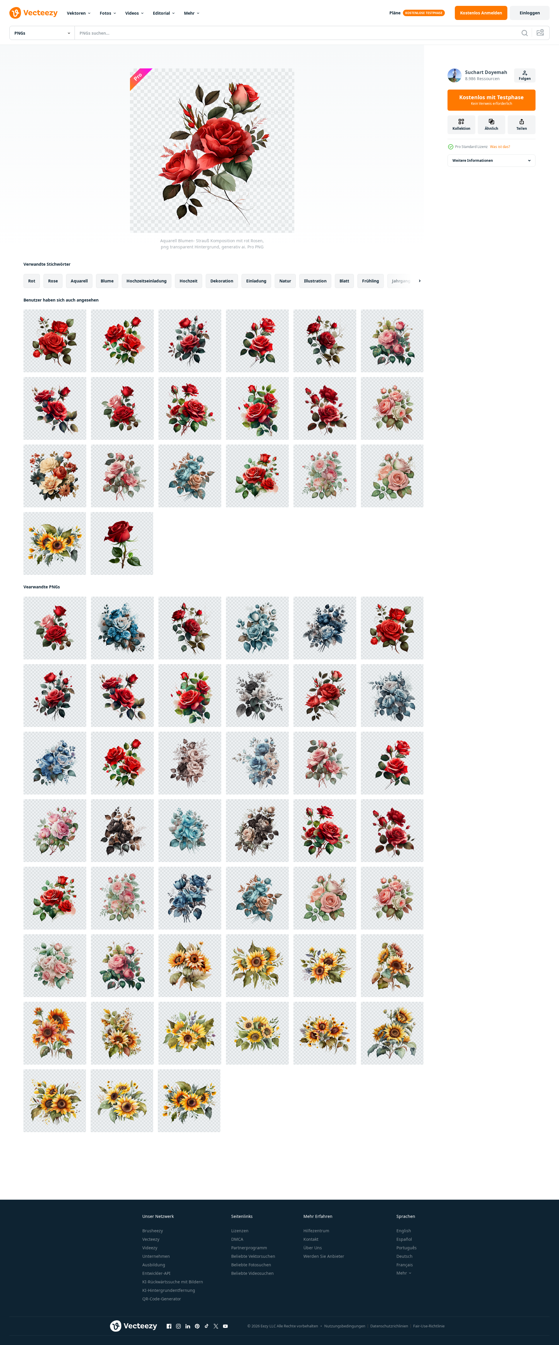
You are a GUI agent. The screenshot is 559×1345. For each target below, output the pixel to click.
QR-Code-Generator (161, 1299)
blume (107, 281)
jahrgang (401, 281)
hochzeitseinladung (146, 281)
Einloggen (530, 13)
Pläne (395, 13)
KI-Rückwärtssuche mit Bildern (172, 1282)
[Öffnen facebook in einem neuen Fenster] (169, 1326)
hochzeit (188, 281)
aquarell (79, 281)
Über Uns (312, 1247)
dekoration (221, 281)
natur (285, 281)
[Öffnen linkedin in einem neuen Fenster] (187, 1326)
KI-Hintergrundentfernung (168, 1290)
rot (31, 281)
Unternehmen (156, 1256)
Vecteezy (150, 1239)
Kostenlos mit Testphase (491, 100)
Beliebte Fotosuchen (251, 1264)
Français (404, 1264)
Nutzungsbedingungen (344, 1326)
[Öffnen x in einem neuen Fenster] (216, 1326)
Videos (132, 13)
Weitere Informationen (472, 160)
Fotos (105, 13)
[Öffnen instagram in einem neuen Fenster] (178, 1326)
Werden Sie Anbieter (323, 1256)
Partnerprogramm (249, 1247)
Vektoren (76, 13)
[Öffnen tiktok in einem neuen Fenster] (206, 1326)
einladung (256, 281)
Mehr (189, 13)
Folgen (525, 78)
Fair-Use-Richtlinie (429, 1326)
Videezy (149, 1247)
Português (406, 1247)
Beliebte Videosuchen (252, 1273)
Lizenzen (240, 1230)
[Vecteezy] (33, 13)
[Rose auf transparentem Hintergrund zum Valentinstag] (122, 543)
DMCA (237, 1239)
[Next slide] (414, 281)
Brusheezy (152, 1230)
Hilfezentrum (316, 1230)
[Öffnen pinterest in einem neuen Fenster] (197, 1326)
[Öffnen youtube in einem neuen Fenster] (225, 1326)
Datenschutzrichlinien (389, 1326)
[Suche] (524, 32)
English (403, 1230)
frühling (370, 281)
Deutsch (404, 1256)
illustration (315, 281)
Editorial (161, 13)
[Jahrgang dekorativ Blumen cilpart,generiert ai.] (54, 476)
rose (53, 281)
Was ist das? (500, 146)
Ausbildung (153, 1264)
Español (404, 1239)
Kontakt (310, 1239)
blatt (344, 281)
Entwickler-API (156, 1273)
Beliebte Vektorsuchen (253, 1256)
